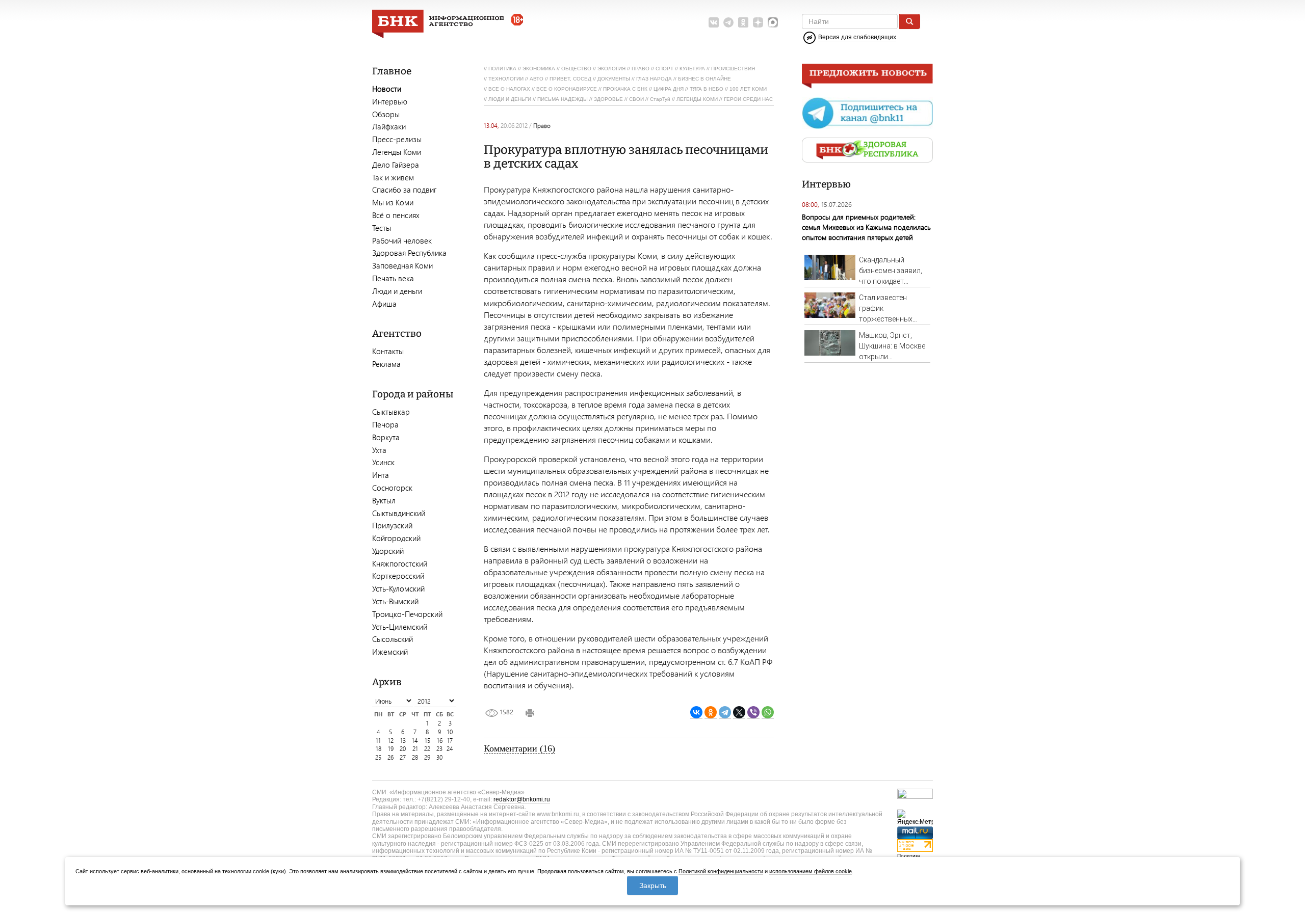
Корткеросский (398, 576)
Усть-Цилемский (399, 627)
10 (450, 732)
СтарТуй (660, 99)
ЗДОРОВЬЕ (608, 99)
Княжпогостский (399, 563)
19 (391, 749)
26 (390, 757)
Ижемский (390, 652)
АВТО (536, 79)
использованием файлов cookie (810, 871)
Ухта (379, 450)
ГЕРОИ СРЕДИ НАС (748, 99)
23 (439, 749)
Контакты (388, 351)
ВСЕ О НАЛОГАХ (509, 89)
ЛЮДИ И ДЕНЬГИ (509, 99)
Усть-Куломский (398, 588)
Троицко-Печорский (407, 614)
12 (391, 740)
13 (403, 740)
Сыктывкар (391, 412)
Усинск (383, 462)
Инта (380, 475)
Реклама (386, 364)
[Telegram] (725, 712)
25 (378, 757)
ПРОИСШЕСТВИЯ (733, 68)
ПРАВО (640, 68)
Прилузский (392, 525)
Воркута (386, 437)
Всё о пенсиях (396, 215)
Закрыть (652, 885)
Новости (386, 89)
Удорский (388, 551)
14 (415, 740)
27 (403, 757)
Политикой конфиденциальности (720, 871)
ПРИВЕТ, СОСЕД (570, 79)
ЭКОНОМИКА (539, 68)
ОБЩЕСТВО (576, 68)
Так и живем (393, 177)
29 (427, 757)
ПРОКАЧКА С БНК (625, 89)
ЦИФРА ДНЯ (669, 89)
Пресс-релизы (397, 139)
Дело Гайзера (395, 164)
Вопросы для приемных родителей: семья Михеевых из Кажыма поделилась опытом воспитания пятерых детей (866, 227)
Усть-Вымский (395, 601)
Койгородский (396, 538)
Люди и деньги (397, 291)
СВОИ (636, 99)
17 (450, 740)
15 (427, 740)
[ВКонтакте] (696, 712)
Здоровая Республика (409, 253)
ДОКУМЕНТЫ (613, 79)
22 (427, 749)
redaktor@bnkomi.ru (521, 799)
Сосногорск (392, 487)
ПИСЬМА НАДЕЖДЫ (562, 99)
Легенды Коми (396, 152)
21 (415, 749)
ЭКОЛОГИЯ (611, 68)
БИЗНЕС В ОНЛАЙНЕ (704, 79)
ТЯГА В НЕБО (706, 89)
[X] (739, 712)
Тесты (381, 228)
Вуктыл (384, 500)
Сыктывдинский (398, 513)
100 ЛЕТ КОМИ (748, 89)
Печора (385, 424)
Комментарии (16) (519, 748)
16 (439, 740)
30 (439, 757)
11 (378, 740)
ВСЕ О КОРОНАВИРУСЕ (566, 89)
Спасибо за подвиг (404, 189)
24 (450, 749)
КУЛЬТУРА (692, 68)
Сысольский (392, 639)
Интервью (389, 101)
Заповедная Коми (402, 265)
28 (415, 757)
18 (378, 749)
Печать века (393, 278)
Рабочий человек (402, 240)
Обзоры (386, 114)
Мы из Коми (392, 202)
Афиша (384, 304)
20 (403, 749)
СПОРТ (664, 68)
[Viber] (753, 712)
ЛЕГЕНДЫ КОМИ (697, 99)
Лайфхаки (389, 126)
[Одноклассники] (710, 712)
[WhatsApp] (768, 712)
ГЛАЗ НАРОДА (654, 79)
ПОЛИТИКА (502, 68)
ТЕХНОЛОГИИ (506, 79)
